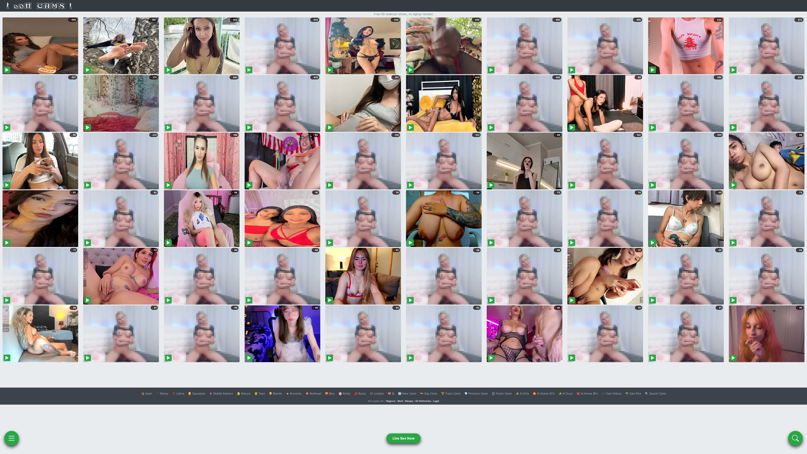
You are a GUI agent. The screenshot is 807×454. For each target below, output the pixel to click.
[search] (795, 438)
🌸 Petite (345, 393)
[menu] (11, 438)
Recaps (409, 401)
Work (400, 401)
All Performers (423, 401)
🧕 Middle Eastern (221, 393)
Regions (390, 401)
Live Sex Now (404, 438)
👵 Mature (244, 393)
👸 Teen (259, 393)
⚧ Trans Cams (450, 393)
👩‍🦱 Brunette (294, 393)
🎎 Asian (146, 393)
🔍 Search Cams (655, 393)
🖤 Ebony (162, 393)
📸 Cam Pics (633, 393)
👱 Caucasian (196, 393)
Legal (436, 401)
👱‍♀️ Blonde (275, 393)
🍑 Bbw (330, 393)
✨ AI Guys (565, 393)
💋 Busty (360, 393)
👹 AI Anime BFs (587, 393)
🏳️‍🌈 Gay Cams (428, 393)
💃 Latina (178, 393)
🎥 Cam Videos (611, 393)
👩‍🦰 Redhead (313, 393)
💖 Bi (391, 393)
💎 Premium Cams (476, 393)
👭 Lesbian (377, 393)
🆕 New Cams (407, 393)
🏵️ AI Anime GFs (544, 393)
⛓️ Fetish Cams (502, 393)
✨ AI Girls (522, 393)
